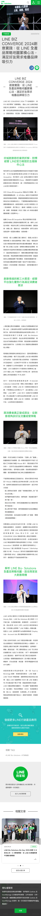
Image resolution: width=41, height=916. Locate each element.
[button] (18, 865)
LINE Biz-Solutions (13, 755)
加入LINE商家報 (20, 794)
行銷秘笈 (26, 755)
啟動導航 (20, 734)
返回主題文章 (20, 870)
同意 (20, 911)
